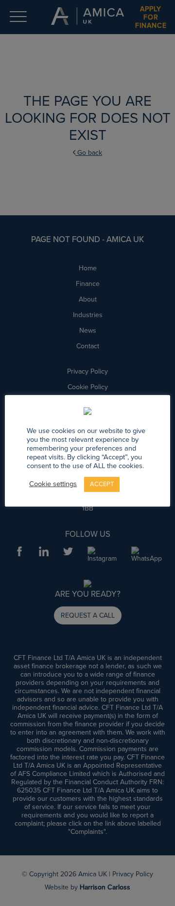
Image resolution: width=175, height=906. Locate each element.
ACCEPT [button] (102, 484)
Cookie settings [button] (53, 484)
